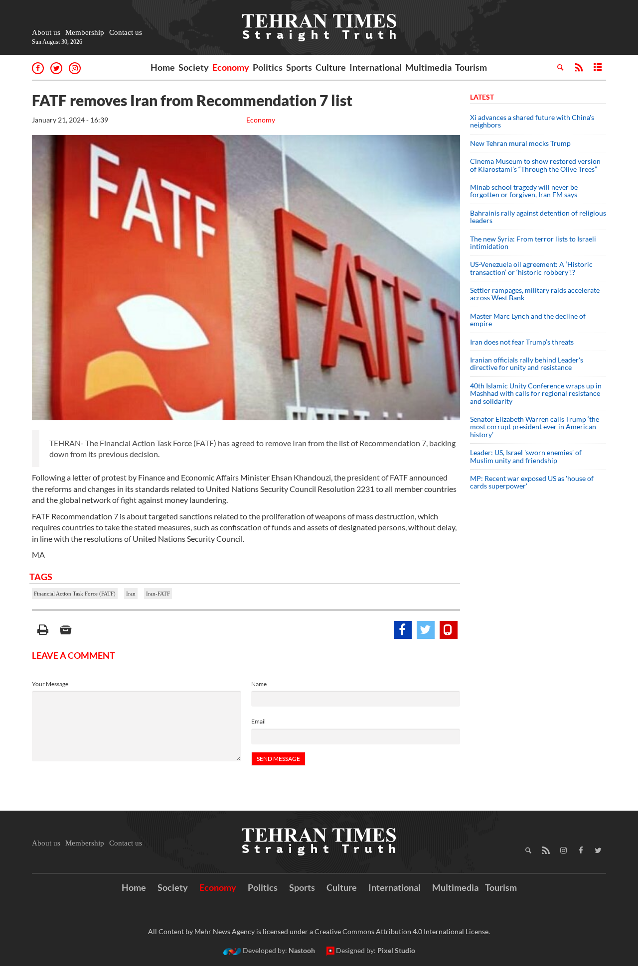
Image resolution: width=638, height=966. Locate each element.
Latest (482, 97)
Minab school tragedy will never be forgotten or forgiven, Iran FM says (524, 191)
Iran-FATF (158, 594)
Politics (268, 67)
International (375, 67)
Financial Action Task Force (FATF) (75, 594)
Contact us (125, 32)
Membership (84, 32)
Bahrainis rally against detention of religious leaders (538, 217)
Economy (230, 67)
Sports (299, 67)
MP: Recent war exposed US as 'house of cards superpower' (532, 482)
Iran (131, 594)
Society (193, 67)
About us (46, 32)
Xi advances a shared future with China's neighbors (532, 121)
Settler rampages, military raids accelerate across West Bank (535, 294)
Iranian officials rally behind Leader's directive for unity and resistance (526, 363)
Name (259, 684)
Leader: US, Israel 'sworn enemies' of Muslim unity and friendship (526, 456)
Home (163, 67)
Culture (331, 67)
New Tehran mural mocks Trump (520, 143)
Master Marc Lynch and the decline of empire (528, 320)
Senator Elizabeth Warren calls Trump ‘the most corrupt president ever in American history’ (534, 427)
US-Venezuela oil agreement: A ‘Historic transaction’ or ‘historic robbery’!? (531, 268)
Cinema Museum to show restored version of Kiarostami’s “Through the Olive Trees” (535, 165)
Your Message (50, 684)
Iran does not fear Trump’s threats (522, 342)
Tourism (471, 67)
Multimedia (428, 67)
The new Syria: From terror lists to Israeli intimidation (533, 242)
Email (258, 721)
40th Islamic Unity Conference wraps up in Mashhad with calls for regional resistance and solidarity (536, 393)
